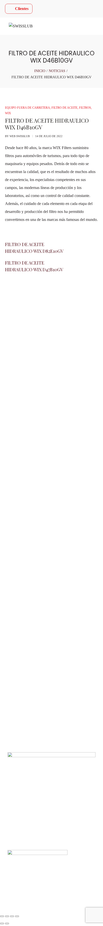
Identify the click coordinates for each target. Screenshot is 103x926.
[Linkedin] (38, 375)
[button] (51, 694)
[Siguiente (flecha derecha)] (7, 923)
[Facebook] (11, 375)
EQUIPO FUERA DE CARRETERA (27, 107)
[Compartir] (12, 916)
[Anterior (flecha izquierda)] (2, 923)
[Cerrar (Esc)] (17, 916)
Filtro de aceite (65, 107)
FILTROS (85, 107)
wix (8, 113)
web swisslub (20, 136)
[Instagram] (24, 375)
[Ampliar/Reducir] (2, 916)
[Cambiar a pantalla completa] (7, 916)
